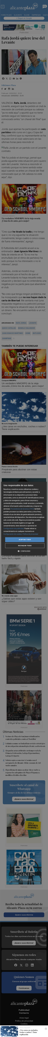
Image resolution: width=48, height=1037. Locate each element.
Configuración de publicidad (13, 528)
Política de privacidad (30, 534)
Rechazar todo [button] (24, 546)
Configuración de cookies (12, 534)
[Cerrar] (46, 1029)
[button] (24, 551)
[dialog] (24, 518)
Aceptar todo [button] (25, 539)
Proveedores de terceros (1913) (22, 509)
